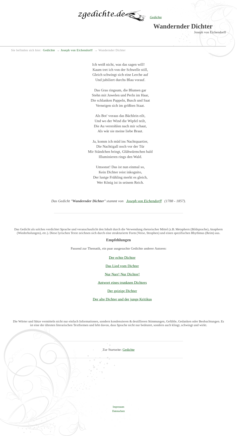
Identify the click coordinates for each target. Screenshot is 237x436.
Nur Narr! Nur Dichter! (122, 274)
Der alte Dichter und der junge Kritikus (122, 299)
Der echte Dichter (122, 257)
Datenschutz (118, 411)
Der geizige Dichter (122, 291)
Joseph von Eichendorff (144, 201)
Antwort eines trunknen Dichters (122, 282)
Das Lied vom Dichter (122, 266)
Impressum (118, 406)
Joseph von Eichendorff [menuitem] (77, 50)
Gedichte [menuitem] (49, 50)
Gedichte (129, 349)
